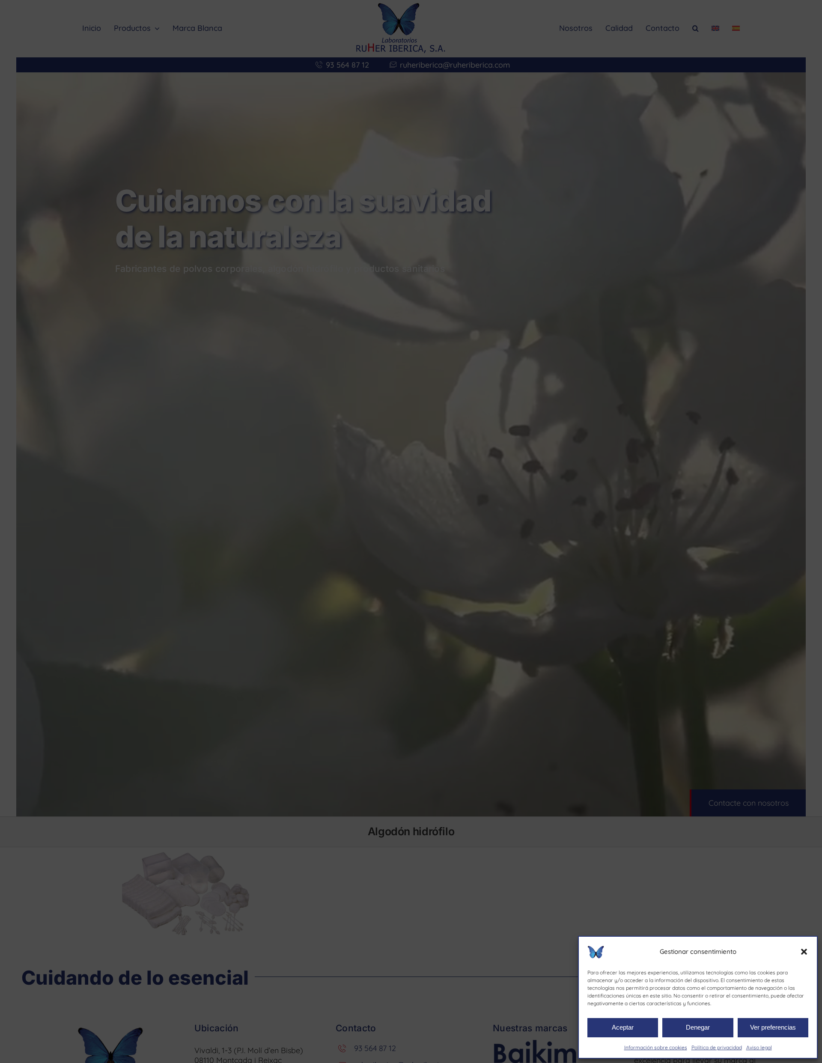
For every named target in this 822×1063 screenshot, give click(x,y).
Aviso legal (759, 1047)
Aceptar (623, 1027)
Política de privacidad (716, 1047)
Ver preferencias (773, 1027)
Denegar (698, 1027)
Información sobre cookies (655, 1047)
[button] (804, 951)
